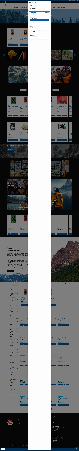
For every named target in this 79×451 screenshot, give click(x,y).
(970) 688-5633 (32, 35)
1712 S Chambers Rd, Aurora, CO (34, 25)
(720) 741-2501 (31, 26)
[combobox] (39, 7)
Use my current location (33, 8)
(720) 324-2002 (32, 17)
